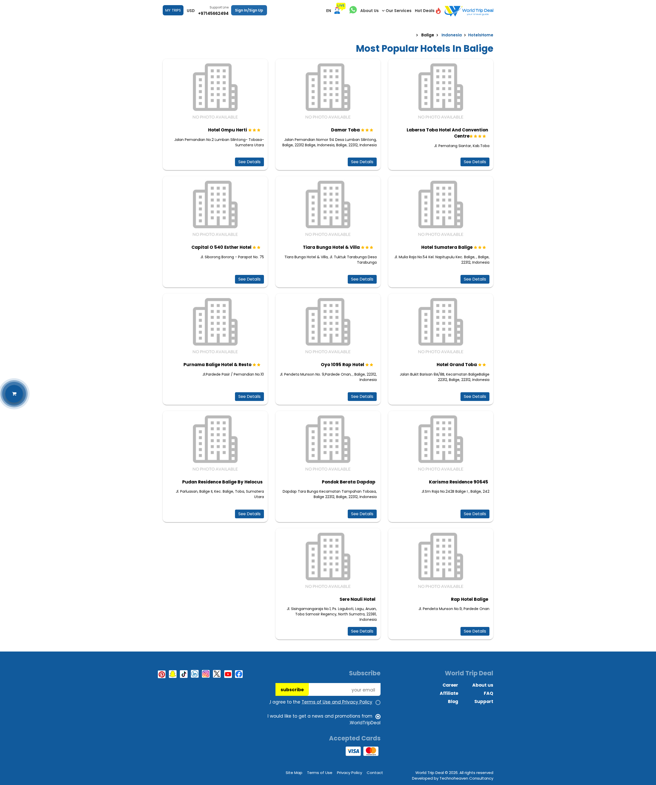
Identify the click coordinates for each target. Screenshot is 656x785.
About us (482, 685)
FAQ (488, 693)
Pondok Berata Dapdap (348, 482)
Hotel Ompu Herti (227, 130)
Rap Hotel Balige (469, 599)
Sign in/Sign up (249, 10)
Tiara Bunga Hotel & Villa (331, 247)
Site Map (294, 772)
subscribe (292, 690)
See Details (475, 162)
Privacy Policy (349, 772)
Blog (453, 701)
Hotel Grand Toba (457, 364)
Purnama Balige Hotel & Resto (217, 364)
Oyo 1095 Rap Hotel (342, 364)
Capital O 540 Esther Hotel (221, 247)
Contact (375, 772)
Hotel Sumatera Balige (447, 247)
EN (328, 10)
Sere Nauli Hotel (357, 599)
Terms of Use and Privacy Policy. (320, 702)
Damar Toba (345, 130)
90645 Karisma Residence (458, 482)
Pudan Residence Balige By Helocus (222, 482)
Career (450, 685)
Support (483, 701)
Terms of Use (319, 772)
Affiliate (449, 693)
